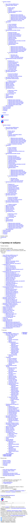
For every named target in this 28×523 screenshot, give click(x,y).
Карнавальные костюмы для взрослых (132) (13, 286)
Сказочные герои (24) (10, 296)
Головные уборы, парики (11, 5)
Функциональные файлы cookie (9, 517)
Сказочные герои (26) (10, 316)
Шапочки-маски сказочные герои (18, 18)
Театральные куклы (10, 87)
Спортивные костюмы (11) (12, 283)
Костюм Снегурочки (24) (11, 300)
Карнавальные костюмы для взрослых (14, 58)
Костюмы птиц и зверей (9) (12, 291)
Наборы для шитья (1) (10, 305)
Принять (2, 521)
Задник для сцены (12, 25)
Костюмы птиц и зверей (13, 64)
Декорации (8, 21)
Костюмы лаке (14, 54)
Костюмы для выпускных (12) (12, 273)
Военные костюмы (12, 32)
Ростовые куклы (9, 86)
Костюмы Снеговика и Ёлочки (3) (13, 302)
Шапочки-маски (12, 12)
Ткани (7, 95)
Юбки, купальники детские (17, 57)
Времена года (11, 60)
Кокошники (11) (9, 258)
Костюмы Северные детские (12, 77)
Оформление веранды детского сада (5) (14, 269)
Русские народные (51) (11, 295)
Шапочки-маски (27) (7, 320)
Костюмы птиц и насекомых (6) (13, 276)
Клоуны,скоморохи (12, 63)
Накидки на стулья (12, 26)
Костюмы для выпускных (14, 33)
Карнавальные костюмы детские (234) (11, 271)
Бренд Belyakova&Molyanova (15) (10, 255)
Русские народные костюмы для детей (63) (15, 280)
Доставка (5, 110)
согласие (7, 506)
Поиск (4, 112)
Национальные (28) (10, 279)
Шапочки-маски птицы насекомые (18, 48)
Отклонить (13, 521)
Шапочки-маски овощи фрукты (18, 15)
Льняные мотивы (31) (10, 277)
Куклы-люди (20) (9, 315)
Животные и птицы (12, 90)
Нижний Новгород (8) (11, 293)
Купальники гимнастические (12, 78)
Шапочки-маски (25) (10, 284)
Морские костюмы (12, 38)
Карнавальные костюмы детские (13, 30)
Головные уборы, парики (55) (9, 256)
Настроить (8, 521)
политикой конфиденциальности (18, 508)
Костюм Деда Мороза (13, 73)
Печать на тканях (7, 106)
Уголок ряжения (9, 96)
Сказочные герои (12, 41)
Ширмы (10, 28)
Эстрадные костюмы (13, 52)
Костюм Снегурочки (13, 75)
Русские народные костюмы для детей (16, 40)
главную (9, 250)
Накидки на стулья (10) (11, 268)
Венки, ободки (11, 7)
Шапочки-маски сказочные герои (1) (14, 325)
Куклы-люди (11, 91)
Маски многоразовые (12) (9, 306)
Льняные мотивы (12, 37)
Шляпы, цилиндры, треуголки (15, 20)
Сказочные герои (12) (10, 282)
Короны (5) (8, 259)
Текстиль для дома (10, 93)
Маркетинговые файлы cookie (8, 520)
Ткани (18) (5, 318)
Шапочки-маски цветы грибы (17, 19)
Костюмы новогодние (10, 71)
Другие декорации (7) (10, 265)
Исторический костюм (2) (11, 289)
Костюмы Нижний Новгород (14, 34)
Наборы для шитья (12, 80)
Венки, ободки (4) (10, 257)
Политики (8, 491)
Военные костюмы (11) (11, 272)
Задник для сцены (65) (11, 266)
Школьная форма (9, 105)
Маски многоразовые (10, 82)
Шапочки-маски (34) (10, 262)
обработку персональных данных (17, 490)
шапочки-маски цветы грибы (14, 104)
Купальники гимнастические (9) (10, 304)
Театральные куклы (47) (8, 312)
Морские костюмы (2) (10, 278)
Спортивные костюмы (13, 43)
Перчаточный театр (10, 85)
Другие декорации (12, 24)
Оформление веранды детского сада (16, 27)
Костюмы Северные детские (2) (10, 303)
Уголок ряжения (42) (7, 319)
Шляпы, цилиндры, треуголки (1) (13, 263)
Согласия (13, 491)
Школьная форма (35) (8, 327)
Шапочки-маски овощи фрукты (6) (13, 323)
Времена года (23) (10, 288)
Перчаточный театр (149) (8, 310)
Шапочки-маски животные (17, 14)
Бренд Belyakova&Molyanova (12, 4)
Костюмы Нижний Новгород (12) (13, 275)
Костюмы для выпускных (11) (9, 297)
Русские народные (12, 67)
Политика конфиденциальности (8, 495)
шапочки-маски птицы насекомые (18, 17)
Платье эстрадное (15, 56)
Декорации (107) (6, 264)
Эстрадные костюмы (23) (11, 285)
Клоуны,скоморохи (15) (11, 290)
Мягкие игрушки (9, 83)
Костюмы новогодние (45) (9, 298)
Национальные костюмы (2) (12, 292)
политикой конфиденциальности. (17, 515)
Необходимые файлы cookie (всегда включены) (12, 516)
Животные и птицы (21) (11, 313)
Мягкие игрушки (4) (7, 307)
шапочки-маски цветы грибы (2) (13, 326)
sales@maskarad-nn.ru (7, 482)
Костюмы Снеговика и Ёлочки (15, 76)
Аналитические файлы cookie (8, 519)
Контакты (5, 109)
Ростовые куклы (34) (7, 311)
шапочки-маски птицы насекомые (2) (14, 324)
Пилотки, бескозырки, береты (15, 11)
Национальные (11, 39)
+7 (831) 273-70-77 (5, 114)
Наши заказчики (6, 108)
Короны (10, 9)
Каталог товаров (6, 1)
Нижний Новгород (12, 66)
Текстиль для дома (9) (8, 317)
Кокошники (11, 8)
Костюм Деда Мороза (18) (11, 299)
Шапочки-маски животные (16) (13, 322)
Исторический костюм (13, 62)
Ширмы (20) (8, 270)
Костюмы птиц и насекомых (14, 36)
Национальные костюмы (13, 65)
